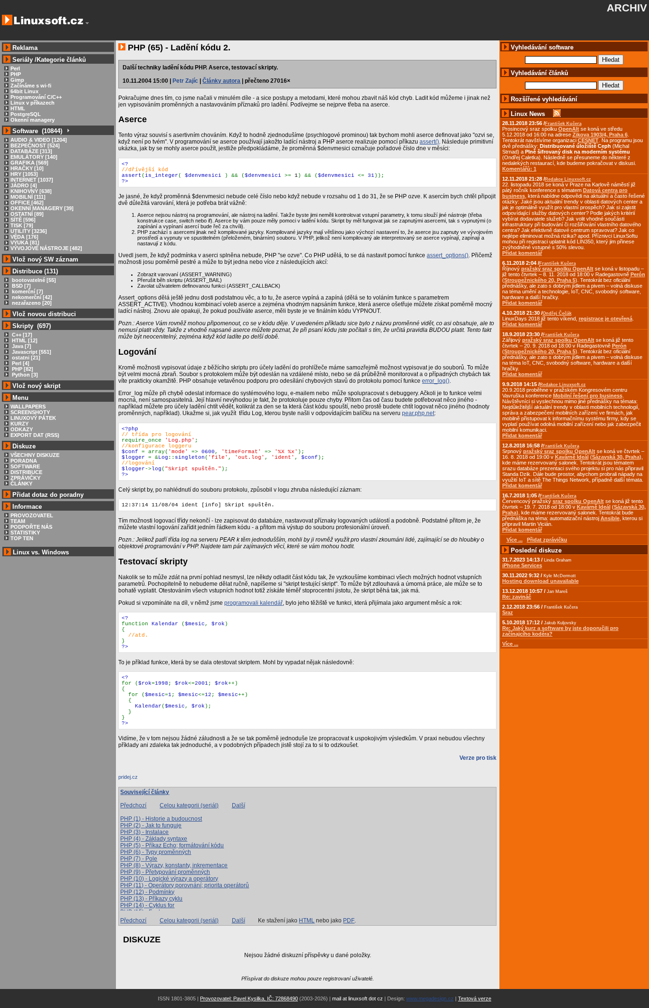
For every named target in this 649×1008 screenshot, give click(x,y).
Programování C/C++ (36, 97)
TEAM (17, 521)
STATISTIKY (25, 532)
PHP (15, 74)
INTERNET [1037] (31, 180)
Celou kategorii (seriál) (189, 805)
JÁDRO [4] (23, 185)
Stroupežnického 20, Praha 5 (539, 280)
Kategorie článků (61, 59)
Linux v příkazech (32, 103)
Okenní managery (32, 120)
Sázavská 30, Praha (615, 457)
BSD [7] (20, 286)
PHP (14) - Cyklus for (147, 905)
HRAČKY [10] (27, 168)
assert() (429, 141)
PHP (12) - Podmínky (147, 892)
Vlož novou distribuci (44, 314)
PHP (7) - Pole (138, 858)
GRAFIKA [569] (29, 162)
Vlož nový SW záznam (45, 259)
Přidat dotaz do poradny (47, 494)
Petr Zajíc (185, 81)
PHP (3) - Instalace (144, 832)
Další (238, 805)
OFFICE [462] (27, 202)
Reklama (25, 47)
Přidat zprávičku (547, 540)
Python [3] (24, 375)
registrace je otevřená (605, 318)
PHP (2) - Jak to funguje (150, 825)
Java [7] (20, 346)
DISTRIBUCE (26, 472)
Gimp (17, 80)
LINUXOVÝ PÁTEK (33, 418)
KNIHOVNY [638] (31, 191)
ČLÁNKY (21, 483)
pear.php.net (418, 413)
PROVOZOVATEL (31, 515)
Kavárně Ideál (572, 457)
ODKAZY (21, 429)
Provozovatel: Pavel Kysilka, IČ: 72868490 (249, 998)
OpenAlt (568, 129)
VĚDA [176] (24, 237)
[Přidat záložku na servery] (137, 779)
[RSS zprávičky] (557, 113)
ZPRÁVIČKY (25, 478)
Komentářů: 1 (519, 169)
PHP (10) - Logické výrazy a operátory (169, 878)
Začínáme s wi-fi (30, 85)
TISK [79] (21, 225)
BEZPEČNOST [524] (35, 145)
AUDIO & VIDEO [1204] (38, 140)
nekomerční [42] (31, 297)
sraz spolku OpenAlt (578, 501)
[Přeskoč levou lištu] (87, 23)
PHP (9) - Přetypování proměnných (165, 872)
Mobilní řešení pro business (587, 395)
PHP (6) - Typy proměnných (155, 852)
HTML (17, 108)
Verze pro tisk (477, 758)
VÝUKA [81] (24, 242)
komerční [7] (26, 291)
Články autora (221, 81)
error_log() (435, 381)
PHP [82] (21, 369)
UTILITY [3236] (28, 231)
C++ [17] (21, 335)
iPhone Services (522, 565)
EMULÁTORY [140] (33, 157)
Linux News (528, 113)
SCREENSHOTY (30, 412)
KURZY (19, 423)
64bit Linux (24, 91)
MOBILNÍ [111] (28, 197)
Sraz (507, 612)
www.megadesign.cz (430, 998)
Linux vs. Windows (41, 552)
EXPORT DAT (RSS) (34, 435)
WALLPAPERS (28, 406)
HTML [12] (24, 340)
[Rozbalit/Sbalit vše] (67, 131)
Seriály (22, 59)
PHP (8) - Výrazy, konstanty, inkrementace (174, 865)
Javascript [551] (30, 352)
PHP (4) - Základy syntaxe (153, 838)
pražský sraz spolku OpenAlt (557, 268)
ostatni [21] (25, 357)
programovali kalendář (253, 603)
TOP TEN (21, 538)
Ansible (610, 518)
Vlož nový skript (36, 385)
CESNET (588, 140)
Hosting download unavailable (540, 581)
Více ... (510, 644)
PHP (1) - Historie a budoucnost (161, 818)
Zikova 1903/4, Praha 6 (600, 134)
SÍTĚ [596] (23, 220)
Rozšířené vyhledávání (544, 99)
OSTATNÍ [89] (27, 214)
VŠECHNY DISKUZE (34, 455)
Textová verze (474, 998)
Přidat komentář (522, 253)
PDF (348, 920)
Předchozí (133, 805)
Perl (15, 68)
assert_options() (447, 255)
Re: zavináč (516, 597)
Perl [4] (19, 363)
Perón (637, 274)
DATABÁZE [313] (31, 151)
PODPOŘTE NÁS (31, 527)
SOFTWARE (25, 466)
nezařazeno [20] (31, 303)
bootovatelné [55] (33, 280)
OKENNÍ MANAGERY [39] (42, 208)
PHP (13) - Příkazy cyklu (151, 898)
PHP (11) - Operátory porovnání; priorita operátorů (184, 885)
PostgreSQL (25, 114)
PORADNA (23, 461)
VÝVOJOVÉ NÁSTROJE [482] (46, 248)
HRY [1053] (24, 174)
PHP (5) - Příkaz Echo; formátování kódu (172, 845)
